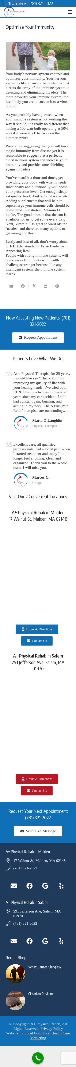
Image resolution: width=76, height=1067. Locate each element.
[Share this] (22, 286)
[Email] (14, 886)
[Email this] (11, 286)
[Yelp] (61, 886)
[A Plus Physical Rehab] (14, 12)
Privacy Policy (52, 1028)
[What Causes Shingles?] (38, 974)
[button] (70, 12)
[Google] (45, 886)
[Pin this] (57, 286)
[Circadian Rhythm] (38, 1000)
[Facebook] (29, 886)
